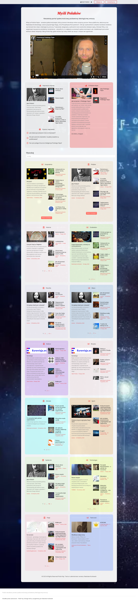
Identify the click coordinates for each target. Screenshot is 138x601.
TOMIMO (57, 476)
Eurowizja (30, 356)
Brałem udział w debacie (105, 360)
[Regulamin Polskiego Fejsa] (96, 100)
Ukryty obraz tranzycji (59, 89)
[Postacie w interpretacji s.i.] (96, 502)
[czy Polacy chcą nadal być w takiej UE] (51, 209)
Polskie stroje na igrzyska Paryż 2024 (81, 421)
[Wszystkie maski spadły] (51, 421)
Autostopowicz (59, 232)
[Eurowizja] (37, 350)
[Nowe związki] (51, 100)
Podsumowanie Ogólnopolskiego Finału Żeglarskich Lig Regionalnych (105, 408)
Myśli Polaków (85, 2)
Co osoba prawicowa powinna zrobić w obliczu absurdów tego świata (60, 120)
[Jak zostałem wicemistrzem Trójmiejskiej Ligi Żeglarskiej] (96, 421)
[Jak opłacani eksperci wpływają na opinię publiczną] (51, 430)
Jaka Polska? (30, 103)
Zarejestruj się (111, 2)
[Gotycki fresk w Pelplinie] (37, 236)
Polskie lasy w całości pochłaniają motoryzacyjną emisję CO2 (59, 183)
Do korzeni (30, 535)
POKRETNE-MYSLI (104, 524)
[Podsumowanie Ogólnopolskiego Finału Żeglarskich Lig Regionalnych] (96, 408)
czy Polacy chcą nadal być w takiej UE (60, 208)
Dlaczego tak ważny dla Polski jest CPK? (105, 193)
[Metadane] (96, 478)
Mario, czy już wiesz (104, 377)
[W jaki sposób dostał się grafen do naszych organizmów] (51, 408)
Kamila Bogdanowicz (32, 551)
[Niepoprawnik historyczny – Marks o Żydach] (51, 304)
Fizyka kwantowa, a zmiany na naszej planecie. (81, 245)
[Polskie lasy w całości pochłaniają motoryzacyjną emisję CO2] (51, 182)
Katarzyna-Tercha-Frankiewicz (104, 317)
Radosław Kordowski (60, 174)
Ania (56, 559)
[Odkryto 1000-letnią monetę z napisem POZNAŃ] (51, 360)
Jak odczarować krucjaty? (60, 262)
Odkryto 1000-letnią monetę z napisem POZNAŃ (60, 359)
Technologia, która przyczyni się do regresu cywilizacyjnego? (60, 197)
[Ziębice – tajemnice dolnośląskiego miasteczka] (51, 371)
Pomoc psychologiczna (60, 441)
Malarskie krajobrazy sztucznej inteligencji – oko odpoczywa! (105, 489)
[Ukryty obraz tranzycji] (51, 91)
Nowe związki (59, 98)
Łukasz (73, 198)
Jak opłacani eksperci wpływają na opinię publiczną (60, 430)
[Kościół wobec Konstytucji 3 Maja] (96, 304)
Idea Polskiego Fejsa (104, 89)
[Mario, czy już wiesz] (96, 378)
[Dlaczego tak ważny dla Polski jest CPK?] (96, 194)
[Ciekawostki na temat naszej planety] (51, 171)
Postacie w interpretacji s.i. (105, 500)
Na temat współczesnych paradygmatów (60, 324)
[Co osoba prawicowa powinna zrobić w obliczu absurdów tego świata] (51, 119)
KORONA (103, 522)
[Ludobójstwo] (51, 244)
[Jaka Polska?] (37, 94)
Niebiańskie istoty (60, 557)
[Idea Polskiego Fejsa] (96, 91)
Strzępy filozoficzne (58, 293)
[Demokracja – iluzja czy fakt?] (51, 109)
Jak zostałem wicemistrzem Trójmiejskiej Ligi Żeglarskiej (105, 421)
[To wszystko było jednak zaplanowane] (37, 410)
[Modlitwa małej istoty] (96, 315)
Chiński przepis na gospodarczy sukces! (105, 233)
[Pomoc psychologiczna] (51, 443)
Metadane (103, 476)
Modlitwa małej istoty (105, 314)
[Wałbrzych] (51, 384)
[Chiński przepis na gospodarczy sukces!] (96, 234)
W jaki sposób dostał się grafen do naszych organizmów (60, 408)
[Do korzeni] (37, 527)
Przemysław (58, 444)
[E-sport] (96, 433)
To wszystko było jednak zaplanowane (34, 419)
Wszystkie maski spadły (60, 419)
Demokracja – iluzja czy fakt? (59, 108)
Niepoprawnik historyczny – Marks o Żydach (60, 303)
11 (49, 271)
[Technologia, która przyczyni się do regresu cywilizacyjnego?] (51, 197)
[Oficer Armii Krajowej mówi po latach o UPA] (51, 253)
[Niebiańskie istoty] (51, 559)
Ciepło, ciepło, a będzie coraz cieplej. (104, 255)
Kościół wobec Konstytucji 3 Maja (104, 303)
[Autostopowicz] (51, 234)
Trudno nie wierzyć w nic (104, 324)
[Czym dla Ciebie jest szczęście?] (51, 315)
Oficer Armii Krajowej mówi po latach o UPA (60, 252)
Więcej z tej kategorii (46, 217)
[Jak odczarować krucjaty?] (51, 264)
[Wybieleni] (96, 370)
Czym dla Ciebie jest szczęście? (60, 314)
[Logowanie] (91, 2)
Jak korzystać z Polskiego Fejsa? (81, 101)
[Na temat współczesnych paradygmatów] (51, 325)
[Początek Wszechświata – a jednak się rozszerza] (96, 467)
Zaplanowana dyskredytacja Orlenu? (104, 204)
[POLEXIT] (37, 173)
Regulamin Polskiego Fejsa (105, 99)
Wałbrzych (58, 381)
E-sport (102, 431)
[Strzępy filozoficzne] (51, 295)
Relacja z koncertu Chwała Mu (105, 350)
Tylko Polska (30, 197)
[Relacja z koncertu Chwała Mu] (96, 351)
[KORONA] (96, 525)
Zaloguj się (99, 2)
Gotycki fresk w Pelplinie (34, 244)
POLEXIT (29, 181)
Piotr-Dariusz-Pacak (60, 307)
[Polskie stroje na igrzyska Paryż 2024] (81, 411)
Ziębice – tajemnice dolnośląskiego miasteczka (60, 371)
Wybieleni (103, 369)
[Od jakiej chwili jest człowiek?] (37, 297)
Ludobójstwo (59, 241)
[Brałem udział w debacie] (96, 362)
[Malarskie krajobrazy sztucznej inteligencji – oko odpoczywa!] (96, 488)
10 (49, 503)
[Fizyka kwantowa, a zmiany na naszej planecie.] (81, 236)
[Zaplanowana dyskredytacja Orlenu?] (96, 205)
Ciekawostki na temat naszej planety (60, 170)
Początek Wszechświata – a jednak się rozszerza (105, 467)
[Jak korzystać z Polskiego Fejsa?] (81, 93)
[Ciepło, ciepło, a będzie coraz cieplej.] (96, 256)
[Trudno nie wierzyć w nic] (96, 326)
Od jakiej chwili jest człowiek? (36, 305)
